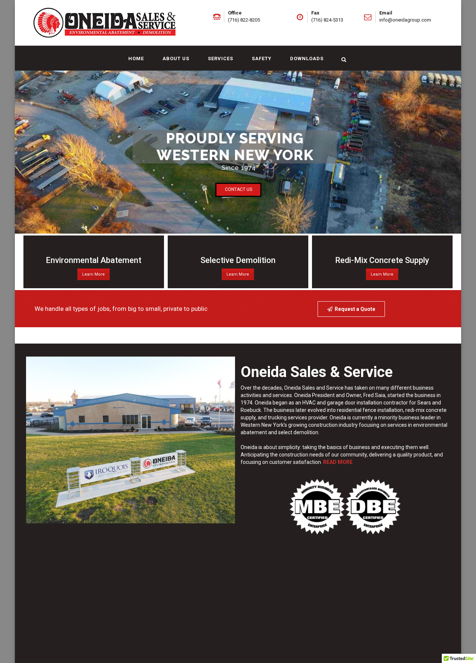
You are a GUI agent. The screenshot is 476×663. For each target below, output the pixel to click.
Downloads (307, 58)
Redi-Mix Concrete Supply (382, 260)
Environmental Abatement (93, 260)
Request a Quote (355, 309)
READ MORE (338, 462)
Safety (261, 58)
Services (220, 58)
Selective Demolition (238, 260)
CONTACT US (238, 189)
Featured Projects (349, 336)
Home (136, 58)
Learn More (93, 274)
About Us (176, 58)
